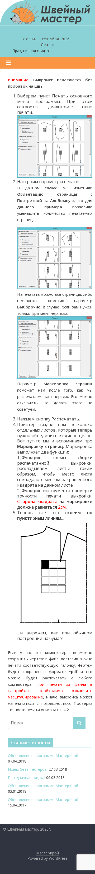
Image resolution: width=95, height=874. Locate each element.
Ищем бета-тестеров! (28, 769)
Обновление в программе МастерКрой (43, 755)
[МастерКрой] (47, 22)
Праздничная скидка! (31, 50)
